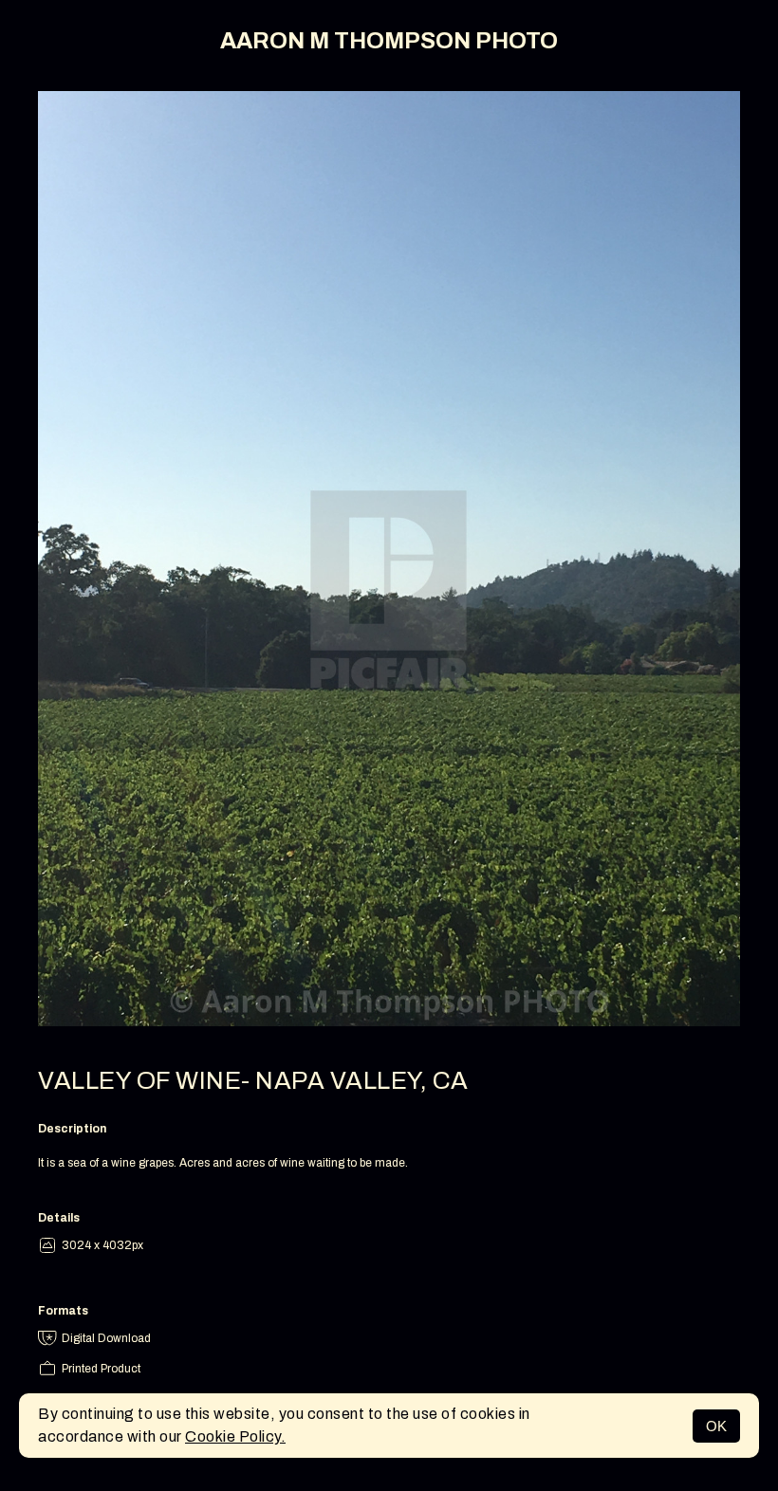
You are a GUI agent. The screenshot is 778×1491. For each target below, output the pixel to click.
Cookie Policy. (235, 1436)
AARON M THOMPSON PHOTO (389, 40)
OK (716, 1426)
